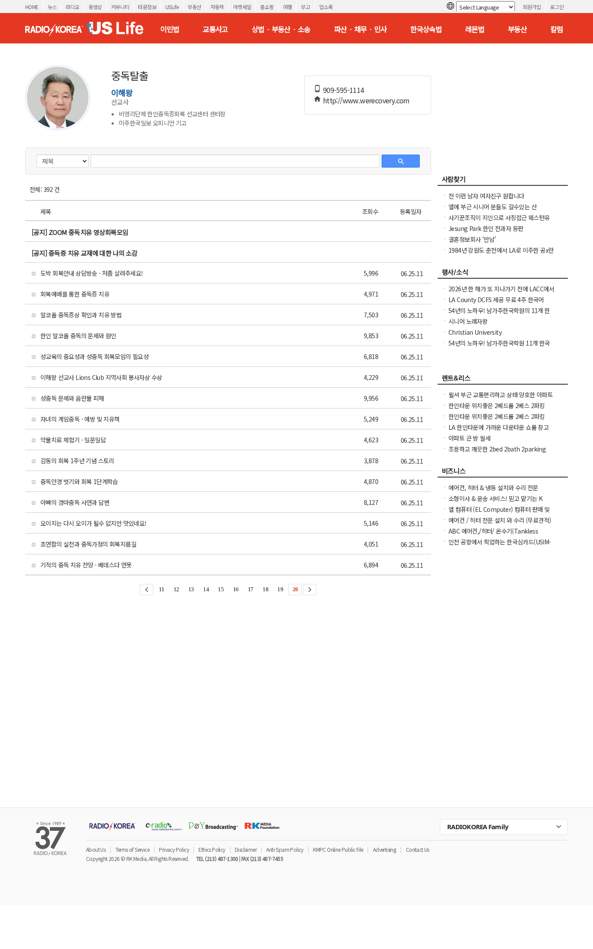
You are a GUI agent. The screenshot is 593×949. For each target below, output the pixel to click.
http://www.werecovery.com (366, 100)
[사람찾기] (502, 181)
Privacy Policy (174, 849)
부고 (305, 6)
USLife (171, 6)
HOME (32, 6)
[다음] (309, 589)
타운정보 (147, 6)
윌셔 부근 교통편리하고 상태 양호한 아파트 (500, 394)
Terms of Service (132, 849)
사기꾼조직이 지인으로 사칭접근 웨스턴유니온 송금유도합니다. (499, 222)
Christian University (474, 332)
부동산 (194, 6)
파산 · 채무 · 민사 (360, 29)
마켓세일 (242, 6)
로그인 (556, 6)
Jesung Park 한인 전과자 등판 (485, 228)
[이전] (146, 589)
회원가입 (532, 6)
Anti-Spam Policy (284, 849)
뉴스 (52, 6)
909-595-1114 (343, 90)
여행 (287, 6)
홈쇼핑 (266, 6)
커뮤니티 (120, 6)
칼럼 (556, 29)
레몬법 (474, 29)
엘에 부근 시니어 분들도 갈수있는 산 (492, 206)
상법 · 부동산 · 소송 (281, 29)
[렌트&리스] (502, 380)
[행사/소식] (502, 274)
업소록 (326, 6)
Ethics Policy (211, 849)
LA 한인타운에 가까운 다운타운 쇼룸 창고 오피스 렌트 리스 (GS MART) (498, 431)
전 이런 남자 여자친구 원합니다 (486, 195)
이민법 (169, 29)
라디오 (72, 6)
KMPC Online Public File (338, 849)
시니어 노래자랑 (468, 321)
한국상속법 (425, 29)
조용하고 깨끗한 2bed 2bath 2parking (497, 449)
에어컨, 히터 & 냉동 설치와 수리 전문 (493, 487)
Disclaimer (246, 849)
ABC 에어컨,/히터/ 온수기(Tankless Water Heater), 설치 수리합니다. (493, 535)
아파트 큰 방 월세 (469, 438)
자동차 (217, 6)
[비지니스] (502, 473)
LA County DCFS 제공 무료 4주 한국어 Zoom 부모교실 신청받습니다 (496, 304)
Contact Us (417, 849)
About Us (95, 849)
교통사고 (215, 29)
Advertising (384, 849)
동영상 (95, 6)
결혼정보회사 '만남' (472, 239)
